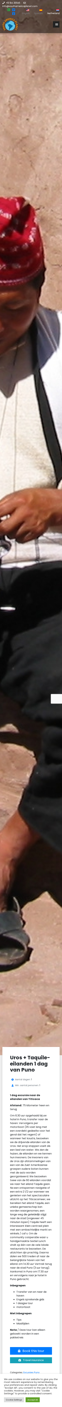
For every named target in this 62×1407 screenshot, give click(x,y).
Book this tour (33, 1351)
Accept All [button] (33, 1399)
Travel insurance (33, 1360)
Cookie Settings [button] (14, 1399)
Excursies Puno (31, 1372)
